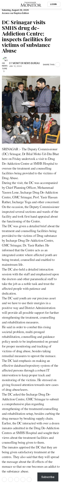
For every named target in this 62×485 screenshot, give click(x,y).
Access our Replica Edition (15, 13)
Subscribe (47, 477)
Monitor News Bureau (26, 63)
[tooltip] (4, 479)
